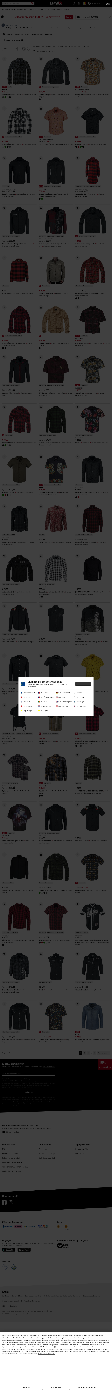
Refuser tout (56, 1387)
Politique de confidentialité (46, 1354)
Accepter (26, 1387)
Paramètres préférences (85, 1387)
